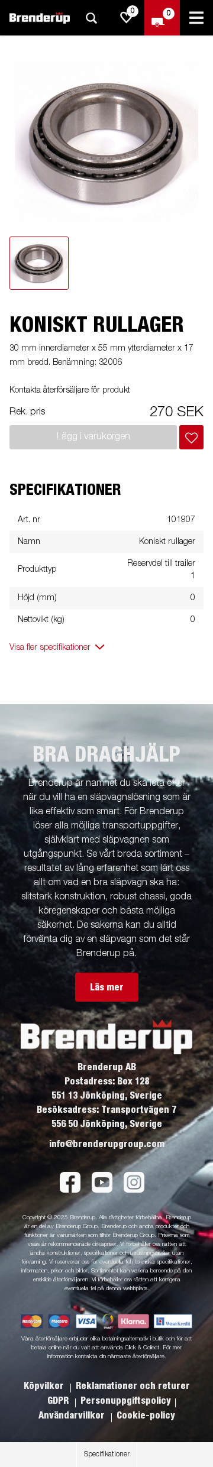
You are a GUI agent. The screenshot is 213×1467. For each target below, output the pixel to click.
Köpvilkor (45, 1386)
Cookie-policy (146, 1415)
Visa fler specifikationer (50, 647)
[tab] (39, 263)
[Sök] (91, 18)
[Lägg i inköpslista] (191, 437)
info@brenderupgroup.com (106, 1144)
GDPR (59, 1401)
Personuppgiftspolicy (125, 1401)
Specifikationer (107, 1454)
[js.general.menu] (196, 17)
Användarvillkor (72, 1415)
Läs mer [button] (107, 987)
